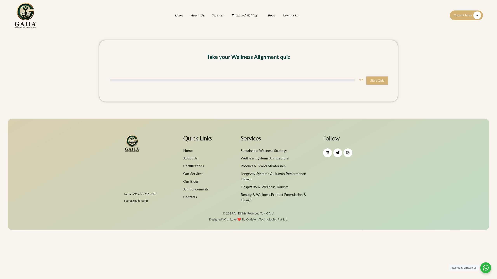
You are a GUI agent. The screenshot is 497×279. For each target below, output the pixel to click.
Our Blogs (191, 181)
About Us (190, 158)
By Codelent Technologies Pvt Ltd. (264, 219)
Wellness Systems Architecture (265, 158)
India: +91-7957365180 (140, 194)
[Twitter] (337, 152)
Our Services (193, 174)
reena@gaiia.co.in (136, 200)
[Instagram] (347, 152)
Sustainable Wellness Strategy (264, 151)
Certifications (193, 166)
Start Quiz (377, 80)
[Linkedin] (327, 152)
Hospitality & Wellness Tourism (264, 187)
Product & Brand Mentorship (263, 166)
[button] (259, 15)
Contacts (190, 197)
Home (188, 151)
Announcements (196, 189)
